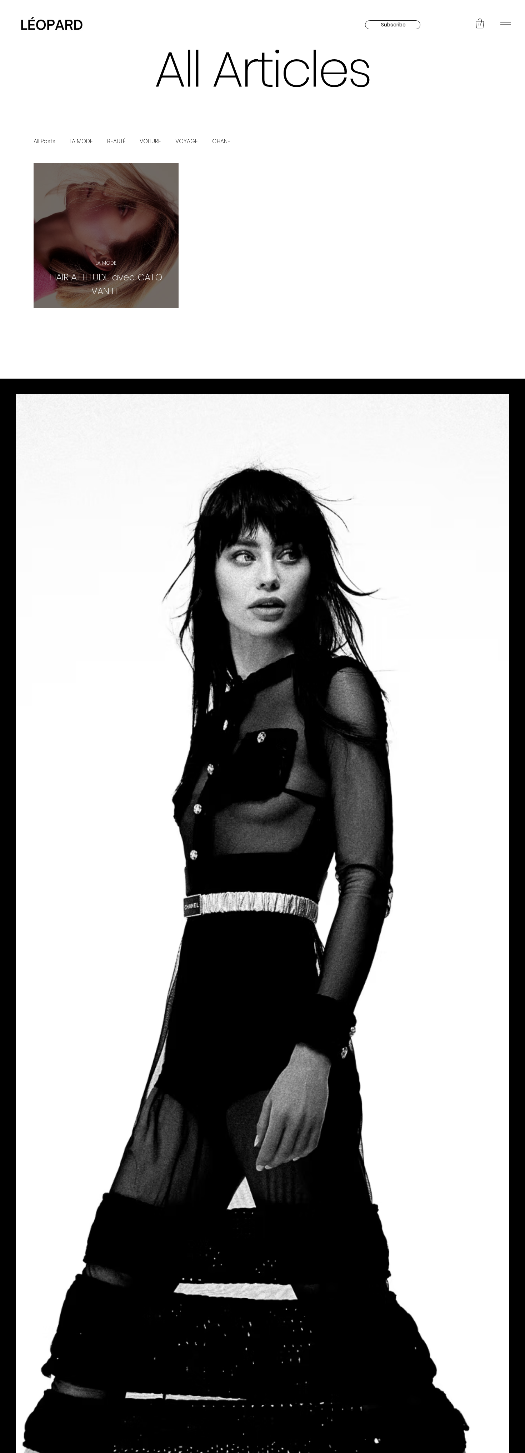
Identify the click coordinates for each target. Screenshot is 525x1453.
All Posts (44, 141)
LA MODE (81, 141)
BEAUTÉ (116, 141)
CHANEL (222, 141)
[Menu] (505, 24)
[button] (480, 23)
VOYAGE (186, 141)
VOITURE (150, 141)
